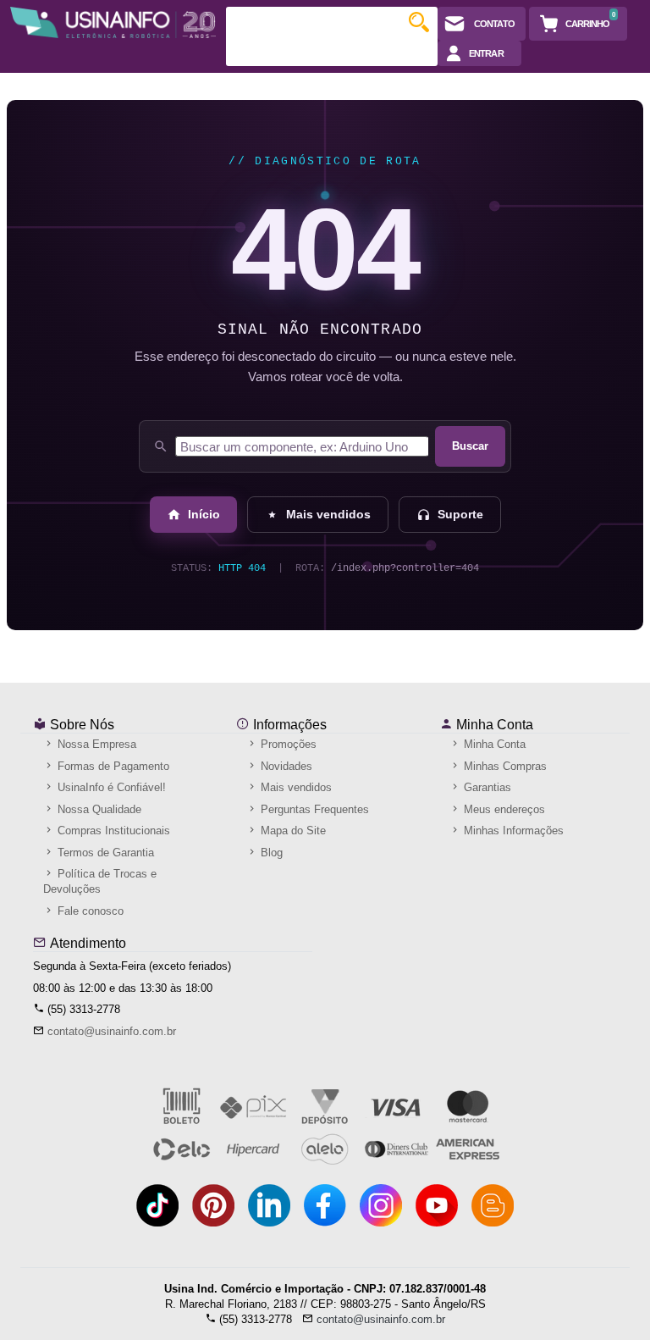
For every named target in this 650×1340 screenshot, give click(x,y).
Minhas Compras (503, 766)
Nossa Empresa (95, 744)
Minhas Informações (512, 830)
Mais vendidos (328, 514)
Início (204, 514)
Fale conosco (89, 911)
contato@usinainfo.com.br (111, 1031)
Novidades (284, 766)
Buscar (470, 446)
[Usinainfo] (113, 22)
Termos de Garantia (104, 852)
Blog (270, 852)
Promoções (287, 744)
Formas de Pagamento (111, 766)
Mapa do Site (291, 830)
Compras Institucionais (112, 830)
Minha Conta (493, 724)
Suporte (460, 514)
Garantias (485, 787)
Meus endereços (502, 809)
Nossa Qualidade (97, 809)
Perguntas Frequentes (313, 809)
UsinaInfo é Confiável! (110, 787)
